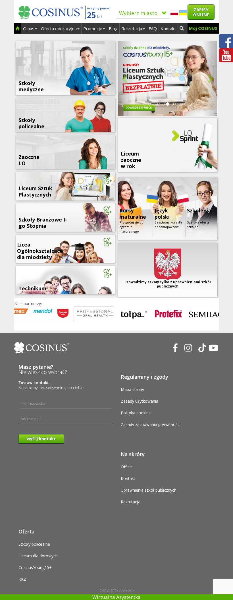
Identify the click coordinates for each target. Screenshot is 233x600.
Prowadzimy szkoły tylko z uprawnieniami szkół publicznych (167, 284)
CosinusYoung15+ (35, 567)
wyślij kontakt (41, 438)
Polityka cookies (136, 412)
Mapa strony (132, 389)
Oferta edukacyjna (59, 28)
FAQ (153, 28)
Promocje (92, 28)
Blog (113, 28)
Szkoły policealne (34, 544)
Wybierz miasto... (140, 13)
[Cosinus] (50, 11)
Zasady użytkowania (139, 401)
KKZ (22, 579)
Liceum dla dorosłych (38, 555)
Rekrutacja (131, 28)
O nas (28, 28)
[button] (125, 78)
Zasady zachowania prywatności (150, 424)
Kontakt (168, 28)
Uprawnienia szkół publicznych (148, 490)
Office (126, 466)
